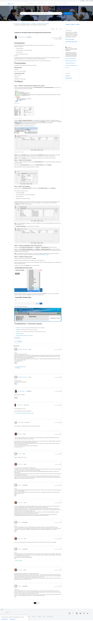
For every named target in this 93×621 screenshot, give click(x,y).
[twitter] (73, 613)
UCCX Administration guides (43, 254)
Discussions (67, 75)
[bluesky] (87, 613)
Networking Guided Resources (70, 60)
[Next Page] (38, 603)
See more (67, 67)
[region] (14, 618)
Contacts (7, 612)
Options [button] (77, 24)
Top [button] (2, 609)
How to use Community (69, 39)
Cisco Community (16, 23)
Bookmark (68, 24)
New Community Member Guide (71, 41)
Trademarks (39, 616)
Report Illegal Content (50, 616)
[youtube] (80, 613)
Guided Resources (68, 78)
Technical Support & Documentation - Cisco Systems (24, 335)
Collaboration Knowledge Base (43, 23)
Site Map (44, 616)
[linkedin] (77, 613)
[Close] (27, 616)
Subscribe (73, 24)
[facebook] (69, 613)
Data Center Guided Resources (70, 58)
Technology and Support (25, 23)
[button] (37, 96)
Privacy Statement (4, 619)
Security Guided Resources (70, 63)
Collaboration (33, 23)
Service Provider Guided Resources (71, 65)
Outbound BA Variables (19, 333)
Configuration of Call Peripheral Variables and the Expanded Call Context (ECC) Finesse (32, 32)
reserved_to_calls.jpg (18, 560)
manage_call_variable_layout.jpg (20, 366)
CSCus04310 (18, 329)
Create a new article (68, 13)
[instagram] (84, 613)
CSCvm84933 (18, 331)
